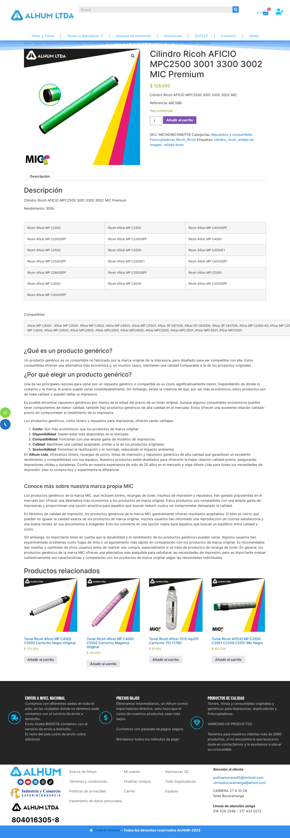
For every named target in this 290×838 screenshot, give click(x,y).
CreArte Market (107, 830)
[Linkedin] (35, 782)
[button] (133, 56)
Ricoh (191, 139)
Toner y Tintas (42, 36)
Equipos (171, 791)
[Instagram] (43, 782)
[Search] (235, 9)
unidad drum (173, 145)
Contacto (228, 36)
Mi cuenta (132, 771)
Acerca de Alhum (83, 771)
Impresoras (173, 36)
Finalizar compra (137, 781)
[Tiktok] (50, 782)
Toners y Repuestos (83, 36)
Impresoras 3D (177, 771)
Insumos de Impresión (133, 36)
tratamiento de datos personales (95, 801)
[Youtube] (28, 782)
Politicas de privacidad (87, 791)
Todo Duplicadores (180, 781)
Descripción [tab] (40, 176)
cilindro (220, 139)
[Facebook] (20, 782)
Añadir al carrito (179, 120)
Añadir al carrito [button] (40, 659)
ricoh (232, 139)
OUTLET (201, 36)
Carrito (129, 791)
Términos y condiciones (88, 781)
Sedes (254, 36)
